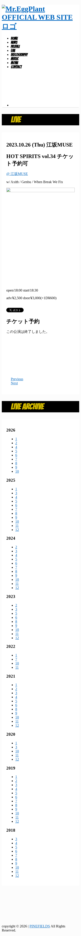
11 (17, 526)
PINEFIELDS (39, 926)
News (14, 42)
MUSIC (14, 59)
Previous (17, 379)
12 (17, 530)
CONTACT (16, 67)
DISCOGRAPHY (19, 54)
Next (14, 383)
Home (14, 38)
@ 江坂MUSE (17, 174)
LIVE (13, 50)
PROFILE (15, 46)
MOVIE (14, 63)
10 (17, 471)
